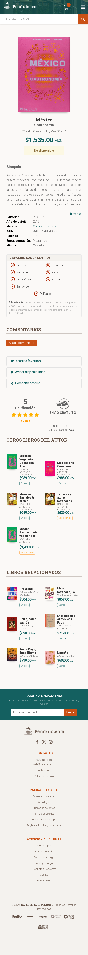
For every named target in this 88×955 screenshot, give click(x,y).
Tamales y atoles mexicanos (64, 498)
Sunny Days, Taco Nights (27, 651)
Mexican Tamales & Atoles (26, 498)
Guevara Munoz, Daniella (29, 593)
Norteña (62, 652)
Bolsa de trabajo (44, 776)
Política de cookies (44, 813)
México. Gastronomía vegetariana (28, 532)
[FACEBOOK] (37, 742)
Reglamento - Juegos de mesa (44, 825)
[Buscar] (83, 19)
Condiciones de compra (44, 819)
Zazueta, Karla (66, 656)
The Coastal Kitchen (64, 627)
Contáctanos (44, 770)
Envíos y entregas (44, 863)
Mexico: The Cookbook (65, 464)
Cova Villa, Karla (26, 627)
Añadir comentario (21, 343)
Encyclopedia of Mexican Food (66, 619)
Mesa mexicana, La (66, 590)
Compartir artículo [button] (27, 383)
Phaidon (38, 217)
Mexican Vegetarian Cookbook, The (27, 461)
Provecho (26, 589)
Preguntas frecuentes (44, 868)
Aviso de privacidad (44, 796)
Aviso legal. (44, 802)
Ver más (77, 213)
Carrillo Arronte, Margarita (44, 131)
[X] (44, 742)
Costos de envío (44, 851)
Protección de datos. (44, 807)
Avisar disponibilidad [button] (29, 372)
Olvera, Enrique (28, 656)
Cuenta (44, 874)
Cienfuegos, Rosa (67, 595)
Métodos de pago (44, 857)
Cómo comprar (44, 845)
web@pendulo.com (44, 764)
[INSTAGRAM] (51, 742)
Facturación (44, 880)
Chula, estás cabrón (27, 620)
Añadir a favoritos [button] (28, 361)
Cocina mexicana (45, 226)
